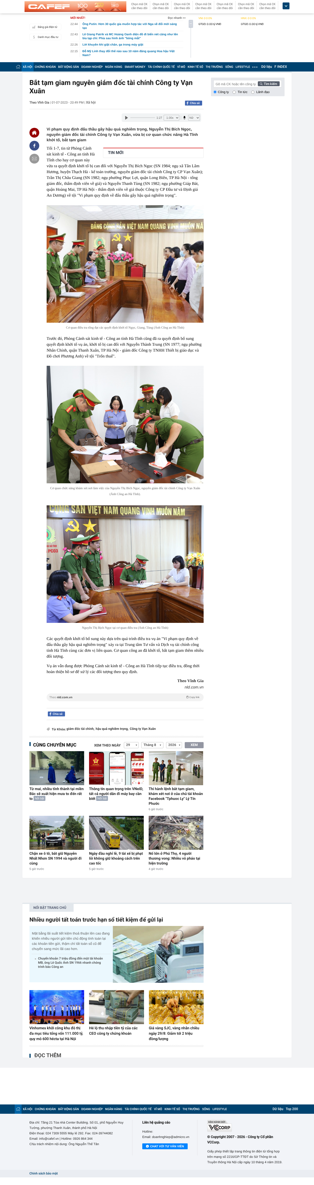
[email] (34, 159)
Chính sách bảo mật (43, 1173)
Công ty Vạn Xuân (143, 729)
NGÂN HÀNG (113, 67)
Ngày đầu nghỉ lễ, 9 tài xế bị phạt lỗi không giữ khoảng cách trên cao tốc (116, 858)
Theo (124, 697)
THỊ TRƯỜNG (214, 67)
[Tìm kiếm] (269, 83)
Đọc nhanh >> (177, 18)
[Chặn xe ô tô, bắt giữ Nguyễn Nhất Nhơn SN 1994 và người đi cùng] (56, 833)
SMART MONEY (135, 67)
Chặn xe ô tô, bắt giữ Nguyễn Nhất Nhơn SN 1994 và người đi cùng (55, 858)
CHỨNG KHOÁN (45, 67)
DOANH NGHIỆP (92, 67)
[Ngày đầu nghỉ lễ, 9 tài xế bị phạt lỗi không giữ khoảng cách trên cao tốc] (116, 833)
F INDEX (281, 67)
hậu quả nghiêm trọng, (112, 729)
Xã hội (91, 103)
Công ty (223, 92)
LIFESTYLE (243, 67)
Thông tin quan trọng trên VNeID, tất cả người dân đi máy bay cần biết (116, 794)
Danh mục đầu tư (48, 37)
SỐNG (229, 67)
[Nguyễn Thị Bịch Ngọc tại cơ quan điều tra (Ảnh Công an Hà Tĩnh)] (125, 564)
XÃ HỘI (27, 67)
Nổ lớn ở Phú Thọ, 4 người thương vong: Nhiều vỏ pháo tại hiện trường (174, 858)
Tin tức (243, 92)
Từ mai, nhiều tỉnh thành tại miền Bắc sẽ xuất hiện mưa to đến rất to (56, 794)
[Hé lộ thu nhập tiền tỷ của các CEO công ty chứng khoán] (116, 1007)
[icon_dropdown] (286, 6)
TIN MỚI (115, 152)
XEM (194, 745)
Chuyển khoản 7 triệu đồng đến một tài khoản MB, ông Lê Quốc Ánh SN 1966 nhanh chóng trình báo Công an (70, 963)
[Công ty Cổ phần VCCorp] (246, 1126)
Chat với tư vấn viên (167, 1146)
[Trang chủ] (18, 67)
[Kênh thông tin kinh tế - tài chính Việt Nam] (75, 6)
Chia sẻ (195, 103)
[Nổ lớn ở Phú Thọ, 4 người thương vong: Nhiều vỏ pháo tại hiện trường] (176, 833)
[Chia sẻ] (34, 146)
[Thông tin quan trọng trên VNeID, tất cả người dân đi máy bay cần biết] (116, 768)
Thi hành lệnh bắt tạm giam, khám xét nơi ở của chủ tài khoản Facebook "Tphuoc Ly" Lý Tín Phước (176, 796)
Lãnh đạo (263, 92)
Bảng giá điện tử (47, 27)
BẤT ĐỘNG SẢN (68, 67)
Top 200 (292, 1109)
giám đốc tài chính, (80, 729)
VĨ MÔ (181, 67)
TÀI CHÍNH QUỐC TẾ (161, 67)
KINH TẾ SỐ (195, 67)
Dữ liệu (266, 67)
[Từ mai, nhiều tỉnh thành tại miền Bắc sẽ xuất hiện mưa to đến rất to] (56, 768)
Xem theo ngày (107, 745)
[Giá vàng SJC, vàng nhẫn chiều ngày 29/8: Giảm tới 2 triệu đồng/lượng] (176, 1007)
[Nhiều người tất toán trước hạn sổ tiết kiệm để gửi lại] (158, 954)
